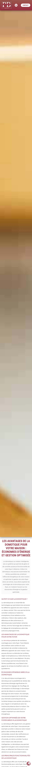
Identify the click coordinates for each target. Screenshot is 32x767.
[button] (16, 5)
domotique (7, 640)
